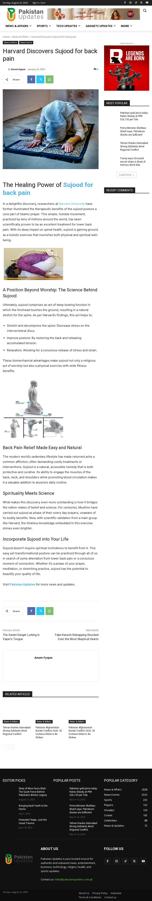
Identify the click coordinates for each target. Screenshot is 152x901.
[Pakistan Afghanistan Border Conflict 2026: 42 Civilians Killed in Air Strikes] (51, 712)
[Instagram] (130, 3)
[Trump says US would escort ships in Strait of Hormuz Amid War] (111, 161)
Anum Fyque (18, 69)
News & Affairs (20, 37)
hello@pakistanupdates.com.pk (74, 879)
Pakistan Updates (22, 584)
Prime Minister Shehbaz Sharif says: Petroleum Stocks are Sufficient (133, 131)
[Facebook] (125, 3)
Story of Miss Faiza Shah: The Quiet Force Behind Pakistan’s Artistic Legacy (33, 792)
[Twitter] (141, 3)
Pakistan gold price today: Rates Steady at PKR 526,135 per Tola (134, 116)
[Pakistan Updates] (25, 14)
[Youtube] (147, 3)
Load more (125, 174)
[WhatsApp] (49, 79)
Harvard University (72, 204)
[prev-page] (5, 747)
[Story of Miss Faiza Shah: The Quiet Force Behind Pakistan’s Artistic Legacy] (9, 791)
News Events (26, 42)
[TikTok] (136, 3)
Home (6, 37)
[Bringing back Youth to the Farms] (9, 809)
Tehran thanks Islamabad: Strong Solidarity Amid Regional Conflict (17, 731)
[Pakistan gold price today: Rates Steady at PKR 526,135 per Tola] (111, 116)
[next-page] (11, 747)
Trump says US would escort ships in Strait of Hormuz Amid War (132, 162)
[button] (144, 10)
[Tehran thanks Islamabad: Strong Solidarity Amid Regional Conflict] (18, 712)
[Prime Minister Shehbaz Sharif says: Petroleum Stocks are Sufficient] (111, 131)
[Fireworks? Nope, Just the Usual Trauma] (9, 823)
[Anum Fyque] (5, 69)
